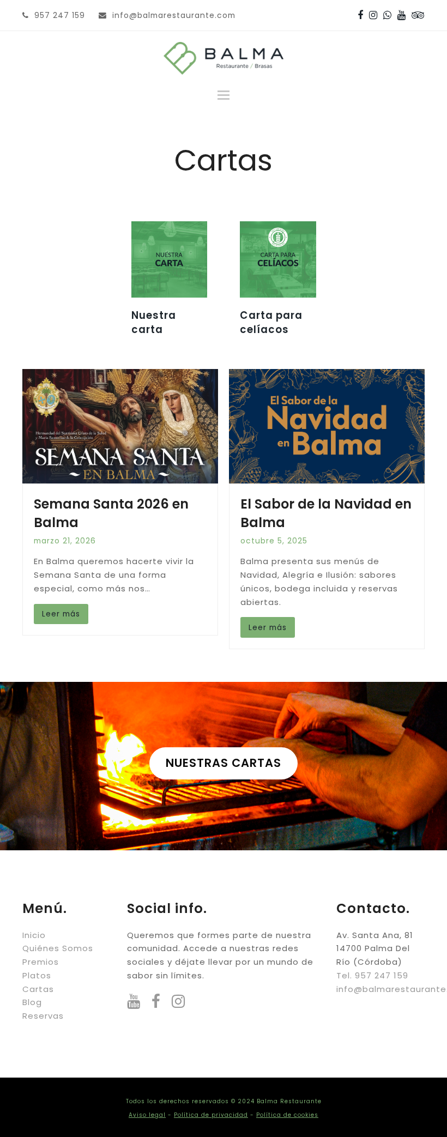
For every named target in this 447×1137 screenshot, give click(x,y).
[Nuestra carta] (169, 258)
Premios (40, 961)
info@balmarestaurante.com (173, 15)
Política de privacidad (211, 1115)
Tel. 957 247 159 (372, 975)
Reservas (43, 1015)
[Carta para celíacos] (278, 258)
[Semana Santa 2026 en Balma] (120, 426)
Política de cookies (287, 1115)
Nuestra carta (153, 322)
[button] (223, 95)
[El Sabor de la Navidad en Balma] (327, 426)
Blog (32, 1002)
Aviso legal (147, 1115)
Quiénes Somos (57, 948)
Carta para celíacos (271, 322)
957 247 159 (59, 15)
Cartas (38, 989)
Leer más (61, 613)
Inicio (34, 935)
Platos (36, 975)
